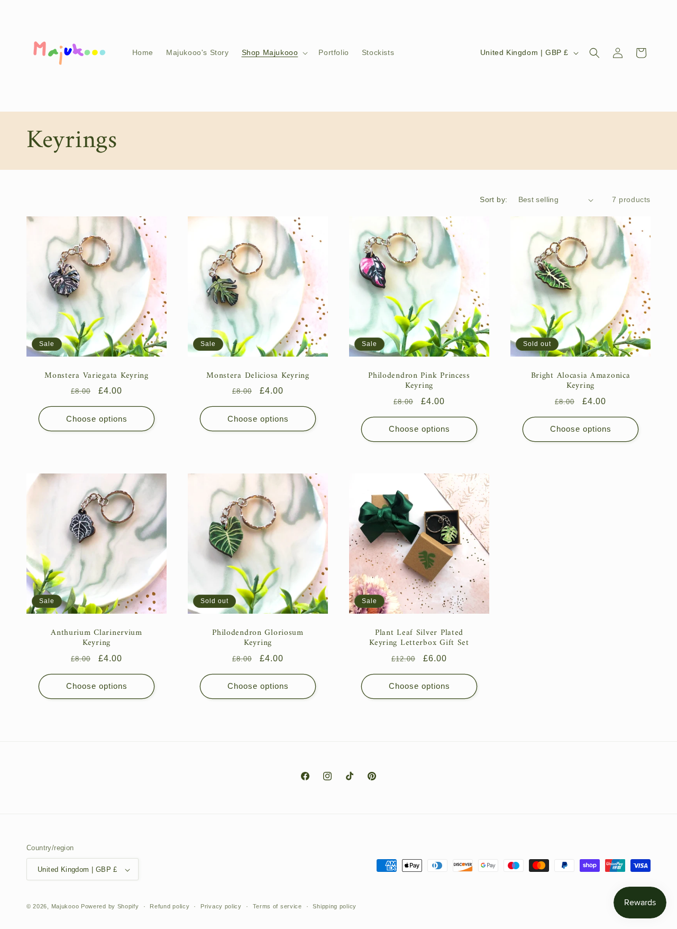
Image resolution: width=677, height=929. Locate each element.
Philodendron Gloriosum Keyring (258, 638)
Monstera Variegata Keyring (96, 376)
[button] (274, 52)
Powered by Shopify (110, 907)
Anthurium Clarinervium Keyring (96, 638)
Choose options (96, 418)
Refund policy (169, 906)
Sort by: (493, 199)
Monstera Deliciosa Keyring (257, 376)
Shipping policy (334, 906)
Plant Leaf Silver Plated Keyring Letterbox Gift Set (419, 638)
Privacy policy (221, 906)
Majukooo (65, 907)
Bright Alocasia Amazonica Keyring (580, 381)
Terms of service (277, 906)
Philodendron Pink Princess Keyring (419, 381)
